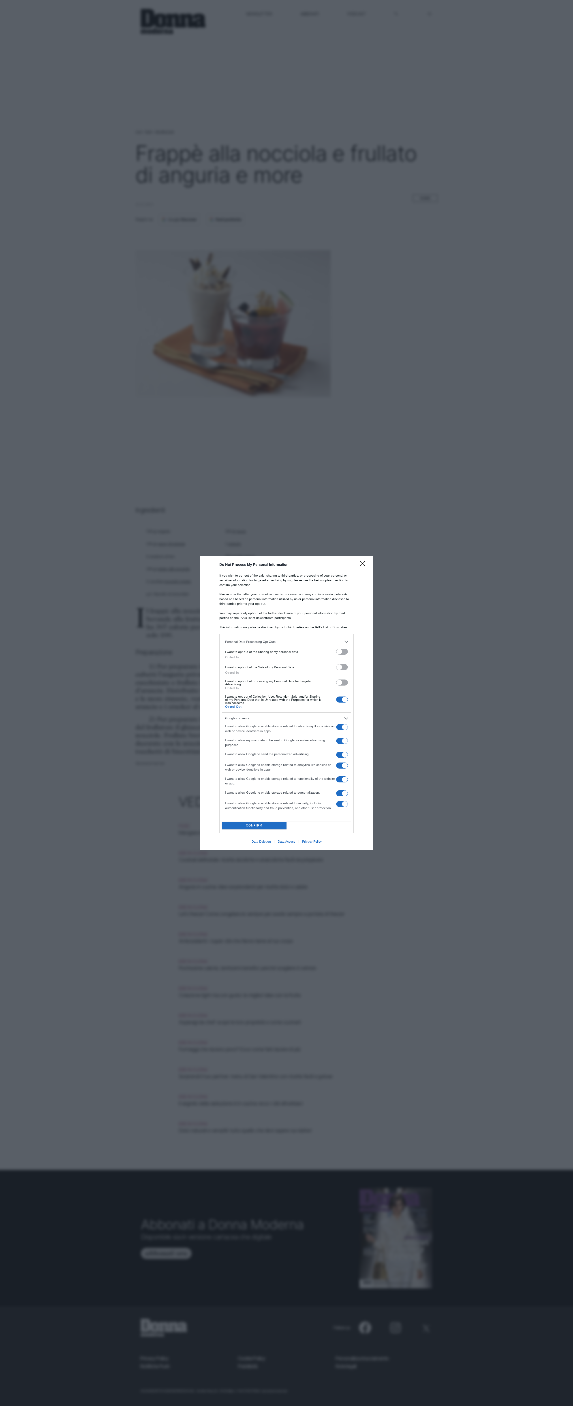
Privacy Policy (312, 841)
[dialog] (286, 703)
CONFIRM (254, 825)
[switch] (342, 652)
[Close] (364, 565)
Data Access (286, 841)
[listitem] (286, 641)
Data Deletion (261, 841)
